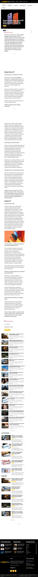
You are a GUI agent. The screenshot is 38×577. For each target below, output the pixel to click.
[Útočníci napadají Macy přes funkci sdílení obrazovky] (6, 454)
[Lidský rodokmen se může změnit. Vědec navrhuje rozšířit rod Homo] (4, 336)
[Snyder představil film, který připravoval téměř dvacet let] (4, 406)
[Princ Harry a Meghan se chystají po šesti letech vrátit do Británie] (4, 381)
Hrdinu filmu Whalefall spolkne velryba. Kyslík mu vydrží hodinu (16, 373)
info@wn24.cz (17, 565)
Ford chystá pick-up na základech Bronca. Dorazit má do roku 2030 (16, 353)
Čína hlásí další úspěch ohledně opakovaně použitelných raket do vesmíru (17, 366)
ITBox (4, 25)
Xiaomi (7, 30)
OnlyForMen (8, 324)
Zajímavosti (13, 497)
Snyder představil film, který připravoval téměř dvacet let (16, 405)
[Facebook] (31, 1)
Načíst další (12, 430)
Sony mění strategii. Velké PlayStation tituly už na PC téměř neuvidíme (8, 552)
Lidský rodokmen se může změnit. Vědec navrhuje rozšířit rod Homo (16, 334)
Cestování (13, 489)
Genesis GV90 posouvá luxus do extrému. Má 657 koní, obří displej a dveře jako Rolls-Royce (16, 392)
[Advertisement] (14, 61)
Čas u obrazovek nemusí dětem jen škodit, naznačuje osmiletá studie (16, 424)
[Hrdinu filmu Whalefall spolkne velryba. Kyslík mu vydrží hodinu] (4, 374)
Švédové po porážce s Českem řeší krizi (8, 548)
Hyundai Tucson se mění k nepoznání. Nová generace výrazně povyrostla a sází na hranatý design (16, 417)
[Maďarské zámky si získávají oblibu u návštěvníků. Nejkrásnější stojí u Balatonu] (4, 342)
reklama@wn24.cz (31, 568)
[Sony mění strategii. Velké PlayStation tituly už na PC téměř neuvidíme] (2, 552)
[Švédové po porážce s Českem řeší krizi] (2, 549)
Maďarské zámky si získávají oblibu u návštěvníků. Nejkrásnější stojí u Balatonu (16, 341)
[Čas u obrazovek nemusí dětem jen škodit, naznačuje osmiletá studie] (4, 425)
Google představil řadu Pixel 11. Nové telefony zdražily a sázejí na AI (17, 469)
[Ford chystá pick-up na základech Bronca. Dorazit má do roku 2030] (4, 355)
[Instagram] (33, 1)
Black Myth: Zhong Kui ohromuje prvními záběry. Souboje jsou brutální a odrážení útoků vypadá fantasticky (16, 385)
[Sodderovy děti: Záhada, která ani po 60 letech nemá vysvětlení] (4, 349)
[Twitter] (34, 1)
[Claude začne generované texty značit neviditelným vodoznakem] (6, 462)
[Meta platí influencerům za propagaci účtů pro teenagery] (4, 400)
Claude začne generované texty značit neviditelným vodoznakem (17, 461)
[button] (37, 1)
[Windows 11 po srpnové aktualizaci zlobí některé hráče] (4, 361)
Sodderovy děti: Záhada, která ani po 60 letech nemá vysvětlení (16, 347)
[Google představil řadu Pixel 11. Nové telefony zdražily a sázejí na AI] (6, 470)
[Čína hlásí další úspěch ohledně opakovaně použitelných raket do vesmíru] (4, 368)
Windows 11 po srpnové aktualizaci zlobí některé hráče (16, 360)
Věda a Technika (14, 481)
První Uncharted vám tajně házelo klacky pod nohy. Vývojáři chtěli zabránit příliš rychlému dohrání (16, 411)
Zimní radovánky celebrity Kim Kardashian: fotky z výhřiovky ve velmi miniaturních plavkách (8, 545)
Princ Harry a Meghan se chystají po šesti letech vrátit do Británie (16, 379)
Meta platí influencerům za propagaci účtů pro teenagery (16, 398)
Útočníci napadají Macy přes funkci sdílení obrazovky (17, 453)
